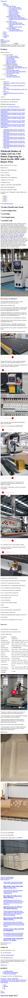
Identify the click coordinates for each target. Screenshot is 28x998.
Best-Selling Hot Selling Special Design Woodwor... (12, 896)
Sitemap (9, 978)
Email (4, 985)
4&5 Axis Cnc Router (14, 12)
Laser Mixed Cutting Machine (16, 30)
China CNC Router (10, 980)
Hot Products (4, 978)
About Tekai (6, 35)
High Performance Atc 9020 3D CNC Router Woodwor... (12, 907)
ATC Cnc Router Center (14, 7)
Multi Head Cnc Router (14, 15)
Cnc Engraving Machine (14, 981)
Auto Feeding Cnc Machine (15, 8)
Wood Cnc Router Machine (11, 236)
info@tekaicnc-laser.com (13, 106)
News (4, 33)
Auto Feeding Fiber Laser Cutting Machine (16, 71)
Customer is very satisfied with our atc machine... (14, 82)
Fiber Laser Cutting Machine (15, 23)
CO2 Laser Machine (11, 28)
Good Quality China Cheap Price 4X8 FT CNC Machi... (13, 939)
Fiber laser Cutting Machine (9, 973)
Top (4, 988)
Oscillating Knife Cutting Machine (17, 17)
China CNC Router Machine (7, 877)
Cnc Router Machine (11, 6)
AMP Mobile (15, 978)
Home (4, 3)
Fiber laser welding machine (15, 26)
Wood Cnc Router (20, 980)
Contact (5, 37)
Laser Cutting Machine (14, 29)
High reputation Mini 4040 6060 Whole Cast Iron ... (13, 918)
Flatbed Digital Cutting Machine (13, 16)
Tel (4, 987)
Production (5, 5)
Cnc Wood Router (13, 10)
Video (4, 32)
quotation (3, 992)
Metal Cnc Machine (13, 14)
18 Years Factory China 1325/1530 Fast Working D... (13, 929)
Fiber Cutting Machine (11, 21)
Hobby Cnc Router (13, 11)
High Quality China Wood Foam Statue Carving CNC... (13, 886)
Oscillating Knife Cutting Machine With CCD (16, 67)
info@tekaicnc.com (10, 104)
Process (5, 34)
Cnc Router (3, 980)
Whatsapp (5, 986)
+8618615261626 (15, 99)
